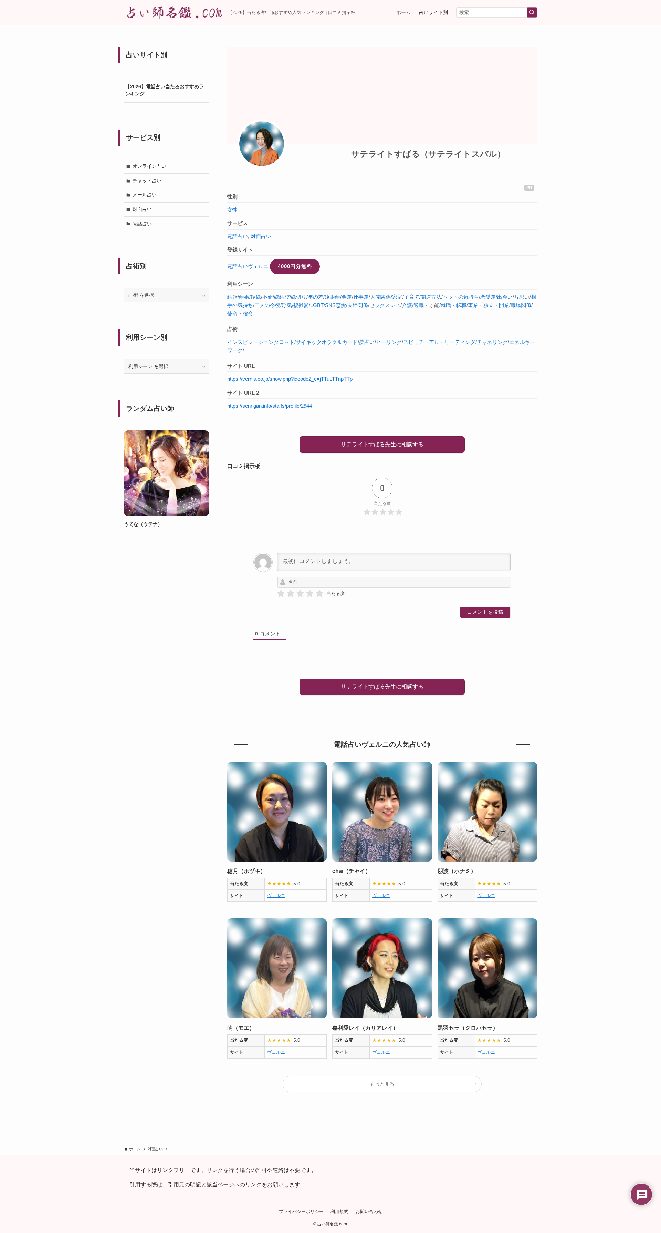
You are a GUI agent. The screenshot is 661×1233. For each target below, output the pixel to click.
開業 (504, 305)
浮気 (287, 305)
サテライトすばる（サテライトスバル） (428, 154)
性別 (232, 197)
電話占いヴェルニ (248, 266)
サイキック (309, 342)
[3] (300, 593)
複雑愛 (301, 305)
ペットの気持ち (461, 297)
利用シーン (240, 284)
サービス (237, 223)
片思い (521, 297)
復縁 (256, 297)
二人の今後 (267, 305)
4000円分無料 (295, 266)
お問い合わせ (369, 1211)
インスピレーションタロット (260, 342)
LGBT (317, 305)
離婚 (244, 297)
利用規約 (339, 1211)
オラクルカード (340, 342)
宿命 (248, 313)
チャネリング (492, 342)
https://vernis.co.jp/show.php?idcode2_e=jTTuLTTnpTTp (290, 379)
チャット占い (147, 180)
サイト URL (241, 366)
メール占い (145, 194)
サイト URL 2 (243, 393)
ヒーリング (389, 342)
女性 (232, 210)
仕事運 (361, 297)
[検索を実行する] (532, 12)
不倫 (267, 297)
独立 (488, 305)
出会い (505, 297)
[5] (319, 593)
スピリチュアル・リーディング (439, 342)
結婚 (232, 297)
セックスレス (384, 305)
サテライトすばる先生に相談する (382, 444)
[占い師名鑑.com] (173, 12)
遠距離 (332, 297)
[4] (310, 593)
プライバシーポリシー (301, 1211)
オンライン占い (149, 166)
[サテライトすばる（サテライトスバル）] (262, 144)
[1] (281, 593)
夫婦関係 (357, 305)
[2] (290, 593)
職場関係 (521, 305)
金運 (347, 297)
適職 (418, 305)
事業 (473, 305)
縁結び (282, 297)
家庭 (397, 297)
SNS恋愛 (335, 305)
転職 (461, 305)
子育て (411, 297)
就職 (446, 305)
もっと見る (382, 1084)
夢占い (367, 342)
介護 (407, 305)
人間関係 (380, 297)
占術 (232, 329)
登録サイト (240, 250)
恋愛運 (488, 297)
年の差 (315, 297)
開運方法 (431, 297)
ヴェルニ (276, 895)
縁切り (298, 297)
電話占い (237, 236)
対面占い (261, 236)
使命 (232, 313)
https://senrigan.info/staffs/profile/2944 (269, 406)
